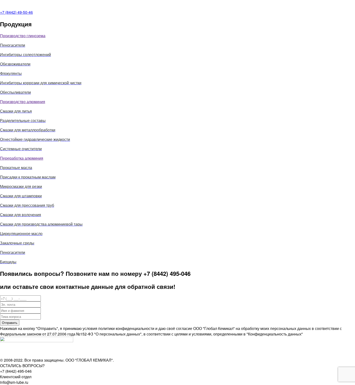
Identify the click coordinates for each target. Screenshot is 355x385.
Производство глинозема (22, 35)
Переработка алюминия (21, 158)
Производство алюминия (22, 101)
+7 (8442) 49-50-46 (16, 12)
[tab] (177, 35)
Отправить (9, 322)
